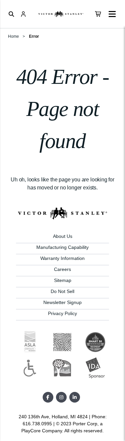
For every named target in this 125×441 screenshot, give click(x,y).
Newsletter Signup (62, 302)
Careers (62, 269)
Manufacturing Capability (62, 247)
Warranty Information (62, 258)
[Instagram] (61, 397)
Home (13, 36)
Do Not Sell (62, 291)
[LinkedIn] (74, 397)
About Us (62, 236)
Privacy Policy (62, 313)
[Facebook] (48, 397)
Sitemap (62, 280)
